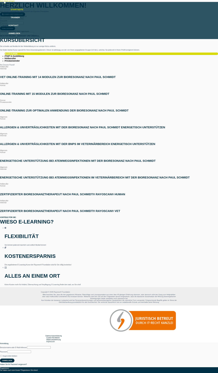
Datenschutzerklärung (53, 336)
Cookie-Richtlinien (53, 338)
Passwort (3, 352)
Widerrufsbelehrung (53, 340)
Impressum (50, 341)
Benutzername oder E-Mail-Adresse (13, 347)
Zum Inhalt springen (7, 1)
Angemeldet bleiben (9, 356)
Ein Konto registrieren (8, 372)
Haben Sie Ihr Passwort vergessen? (13, 364)
